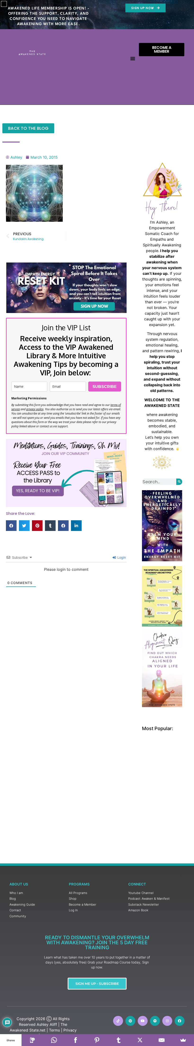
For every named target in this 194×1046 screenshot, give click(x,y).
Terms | (55, 1030)
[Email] (161, 1040)
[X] (140, 1040)
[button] (133, 58)
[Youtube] (143, 1021)
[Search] (179, 482)
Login (121, 557)
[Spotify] (155, 1021)
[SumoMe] (183, 1040)
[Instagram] (167, 1021)
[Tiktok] (118, 1021)
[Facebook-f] (180, 1021)
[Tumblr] (118, 1040)
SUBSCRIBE (105, 386)
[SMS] (32, 1040)
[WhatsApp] (54, 1040)
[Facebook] (75, 1040)
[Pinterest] (130, 1021)
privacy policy (35, 409)
